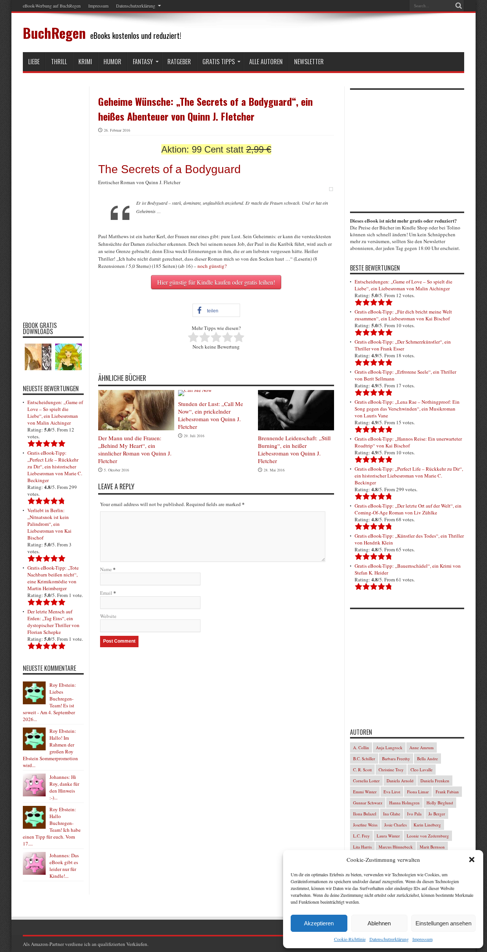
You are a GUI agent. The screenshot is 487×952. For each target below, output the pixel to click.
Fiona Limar (418, 791)
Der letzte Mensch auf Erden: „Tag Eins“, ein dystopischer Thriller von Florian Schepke (53, 621)
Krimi (85, 61)
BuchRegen (54, 32)
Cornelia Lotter (366, 780)
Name (106, 569)
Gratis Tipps (218, 61)
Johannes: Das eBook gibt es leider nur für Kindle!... (64, 865)
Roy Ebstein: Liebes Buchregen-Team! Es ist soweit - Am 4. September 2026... (49, 702)
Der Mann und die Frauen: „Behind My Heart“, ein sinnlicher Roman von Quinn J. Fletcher (135, 449)
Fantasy (143, 61)
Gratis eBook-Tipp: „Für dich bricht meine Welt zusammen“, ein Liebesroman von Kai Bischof (403, 315)
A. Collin (361, 747)
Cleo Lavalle (422, 769)
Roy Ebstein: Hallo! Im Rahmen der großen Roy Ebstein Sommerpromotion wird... (50, 748)
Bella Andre (427, 758)
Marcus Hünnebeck (396, 847)
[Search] (458, 5)
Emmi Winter (365, 791)
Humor (112, 61)
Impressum (422, 939)
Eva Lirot (392, 791)
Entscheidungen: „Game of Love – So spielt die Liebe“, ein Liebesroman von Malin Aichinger (55, 412)
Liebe (34, 61)
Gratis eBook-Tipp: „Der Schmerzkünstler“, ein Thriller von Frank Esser (403, 345)
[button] (472, 859)
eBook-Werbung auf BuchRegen (52, 6)
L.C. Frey (361, 836)
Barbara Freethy (396, 758)
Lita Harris (362, 847)
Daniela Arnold (400, 780)
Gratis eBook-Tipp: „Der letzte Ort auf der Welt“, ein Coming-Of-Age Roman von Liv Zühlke (408, 509)
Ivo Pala (414, 814)
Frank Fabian (447, 791)
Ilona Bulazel (364, 814)
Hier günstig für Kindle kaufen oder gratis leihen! (216, 282)
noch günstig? (212, 266)
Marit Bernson (432, 847)
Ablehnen (379, 923)
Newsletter (309, 61)
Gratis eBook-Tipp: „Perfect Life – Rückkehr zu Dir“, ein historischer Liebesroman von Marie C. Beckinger (54, 466)
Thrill (59, 61)
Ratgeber (179, 61)
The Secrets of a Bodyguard (169, 169)
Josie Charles (395, 825)
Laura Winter (388, 836)
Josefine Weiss (365, 825)
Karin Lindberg (427, 825)
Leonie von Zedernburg (428, 836)
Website (108, 616)
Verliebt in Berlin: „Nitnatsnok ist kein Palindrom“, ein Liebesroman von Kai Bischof (49, 524)
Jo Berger (436, 814)
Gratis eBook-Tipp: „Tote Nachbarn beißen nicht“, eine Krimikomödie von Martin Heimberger (53, 578)
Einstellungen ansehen (443, 923)
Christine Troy (391, 769)
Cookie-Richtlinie (350, 939)
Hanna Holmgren (404, 803)
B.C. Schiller (364, 758)
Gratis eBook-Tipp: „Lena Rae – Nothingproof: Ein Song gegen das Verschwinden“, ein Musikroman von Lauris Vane (407, 408)
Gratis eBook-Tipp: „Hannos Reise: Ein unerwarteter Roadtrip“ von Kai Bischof (408, 442)
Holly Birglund (440, 803)
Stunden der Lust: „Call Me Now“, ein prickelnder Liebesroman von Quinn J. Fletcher (210, 415)
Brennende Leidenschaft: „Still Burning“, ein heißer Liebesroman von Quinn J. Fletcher (294, 449)
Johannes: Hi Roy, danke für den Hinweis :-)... (64, 787)
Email (106, 592)
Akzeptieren (319, 923)
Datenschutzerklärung (389, 939)
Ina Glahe (391, 814)
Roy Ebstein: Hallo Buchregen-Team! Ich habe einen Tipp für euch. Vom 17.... (52, 826)
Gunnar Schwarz (367, 803)
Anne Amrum (421, 747)
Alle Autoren (266, 61)
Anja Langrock (389, 747)
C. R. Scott (362, 769)
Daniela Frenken (434, 780)
